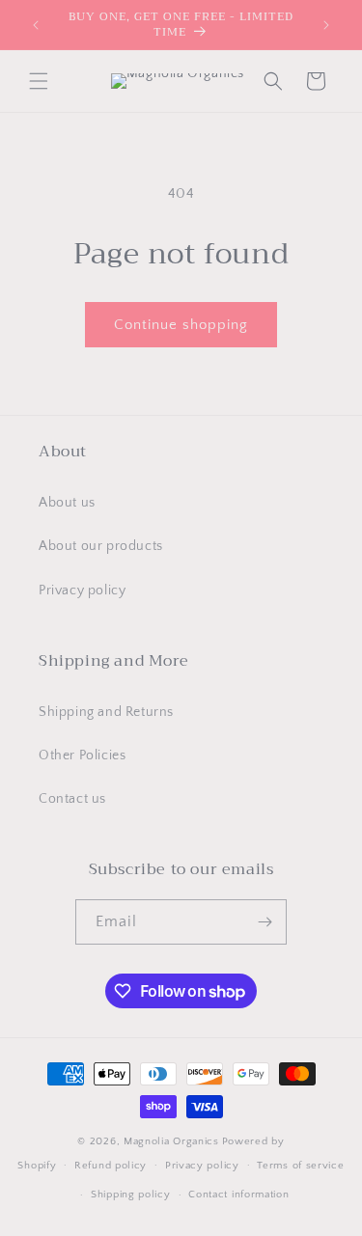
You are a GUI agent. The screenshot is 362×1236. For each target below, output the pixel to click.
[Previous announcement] (35, 25)
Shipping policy (131, 1194)
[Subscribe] (264, 922)
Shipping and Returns (106, 712)
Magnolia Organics (171, 1141)
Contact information (238, 1194)
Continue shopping (181, 324)
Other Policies (82, 755)
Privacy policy (82, 590)
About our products (101, 546)
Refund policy (110, 1165)
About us (67, 502)
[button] (38, 81)
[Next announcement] (326, 25)
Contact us (72, 799)
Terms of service (300, 1165)
